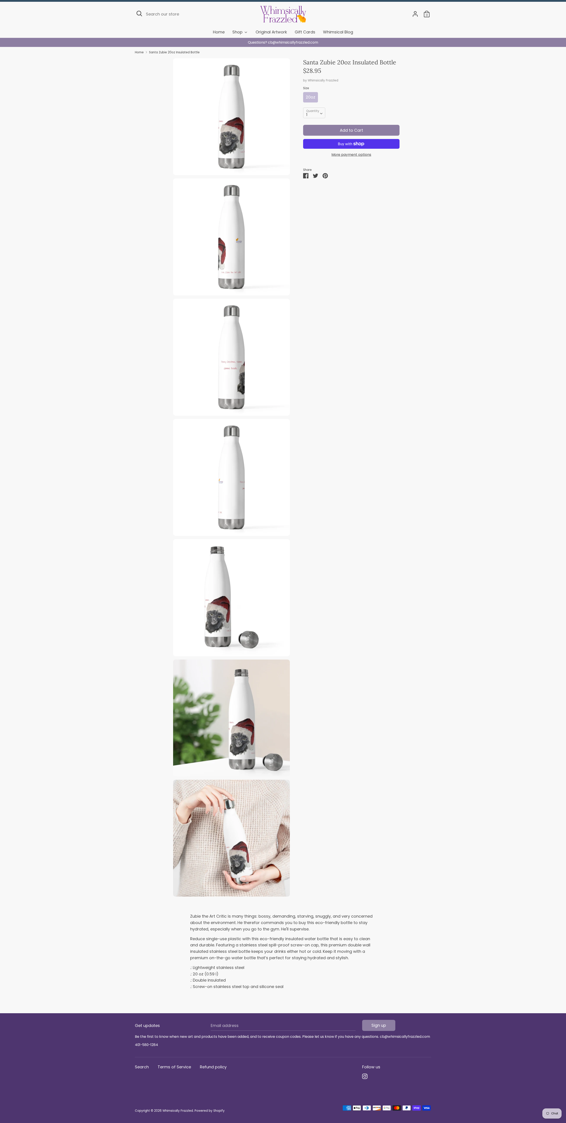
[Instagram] (364, 1076)
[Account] (415, 12)
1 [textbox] (306, 114)
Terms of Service (174, 1067)
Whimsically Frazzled (323, 80)
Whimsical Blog (338, 32)
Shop (238, 32)
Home (219, 32)
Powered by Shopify (210, 1111)
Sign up (378, 1025)
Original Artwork (271, 32)
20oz (310, 97)
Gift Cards (305, 32)
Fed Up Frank (283, 42)
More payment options (351, 154)
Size (306, 88)
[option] (283, 42)
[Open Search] (139, 13)
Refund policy (213, 1067)
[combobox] (314, 113)
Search (142, 1067)
